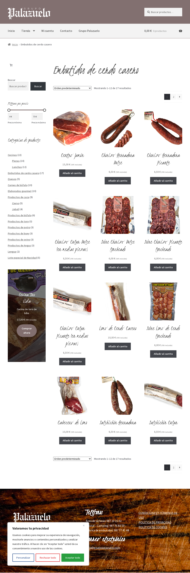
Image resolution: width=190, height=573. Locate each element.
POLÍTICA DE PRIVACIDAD (155, 522)
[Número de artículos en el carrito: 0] (11, 65)
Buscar (11, 80)
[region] (48, 544)
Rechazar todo (48, 557)
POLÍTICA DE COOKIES (153, 527)
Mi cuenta (47, 31)
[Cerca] (85, 525)
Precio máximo (39, 122)
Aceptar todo (72, 557)
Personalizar (23, 557)
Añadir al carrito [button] (72, 173)
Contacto (66, 31)
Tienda (25, 31)
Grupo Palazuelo (89, 31)
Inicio (11, 31)
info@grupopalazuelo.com (103, 547)
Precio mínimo (15, 122)
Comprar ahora (27, 330)
